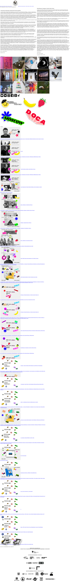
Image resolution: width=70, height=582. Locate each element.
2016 (27, 6)
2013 (33, 6)
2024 (5, 6)
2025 (3, 6)
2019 (21, 6)
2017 (25, 6)
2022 (9, 6)
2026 (1, 6)
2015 (29, 6)
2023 (7, 6)
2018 (23, 6)
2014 (31, 6)
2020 (19, 6)
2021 (11, 6)
